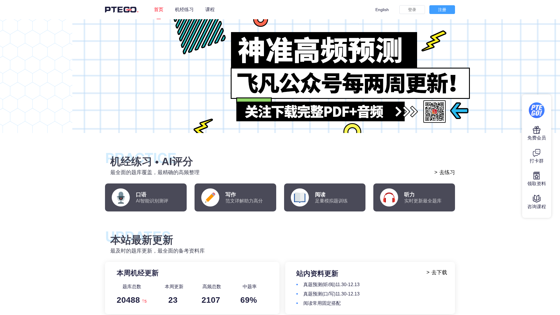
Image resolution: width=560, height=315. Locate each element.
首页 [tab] (158, 9)
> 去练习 (444, 172)
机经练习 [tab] (184, 9)
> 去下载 (436, 272)
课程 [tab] (210, 9)
